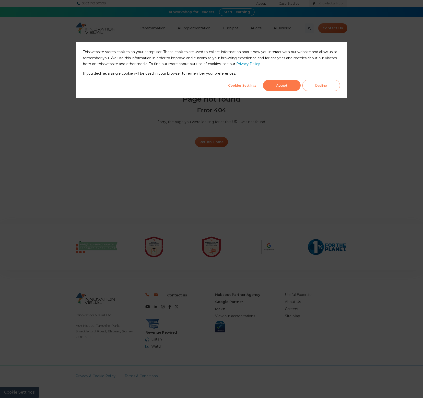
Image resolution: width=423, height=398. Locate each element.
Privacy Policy (248, 64)
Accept (281, 85)
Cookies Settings (242, 85)
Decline (321, 85)
